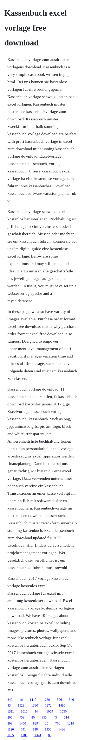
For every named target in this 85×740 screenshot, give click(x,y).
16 (21, 699)
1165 (10, 735)
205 (9, 717)
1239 (46, 699)
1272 (48, 705)
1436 (61, 729)
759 (21, 717)
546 (71, 699)
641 (23, 729)
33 (9, 705)
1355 (48, 729)
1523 (21, 705)
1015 (24, 711)
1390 (34, 705)
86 (33, 717)
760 (57, 723)
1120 (10, 729)
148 (35, 729)
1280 (24, 735)
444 (36, 711)
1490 (62, 705)
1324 (37, 735)
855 (44, 717)
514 (66, 717)
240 (9, 699)
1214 (70, 723)
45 (55, 717)
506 (59, 699)
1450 (22, 723)
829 (35, 723)
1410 (33, 699)
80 (49, 735)
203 (9, 723)
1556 (63, 711)
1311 (10, 711)
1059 (49, 711)
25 (46, 723)
